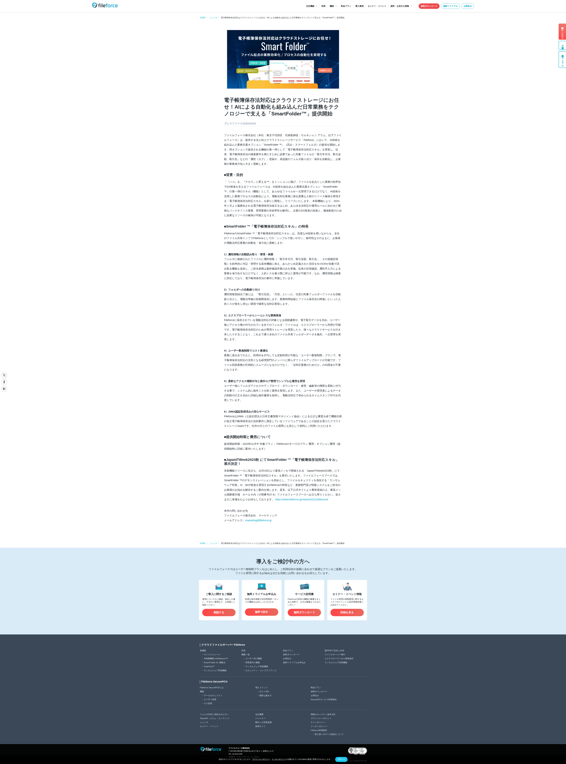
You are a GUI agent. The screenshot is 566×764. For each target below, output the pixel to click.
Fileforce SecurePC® (214, 681)
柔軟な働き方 (265, 695)
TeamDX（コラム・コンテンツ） (215, 718)
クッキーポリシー (319, 726)
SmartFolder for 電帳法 (214, 662)
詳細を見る (347, 612)
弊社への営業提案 (263, 722)
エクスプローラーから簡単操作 (339, 658)
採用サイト (260, 726)
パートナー (260, 718)
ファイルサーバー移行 (335, 654)
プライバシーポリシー (321, 718)
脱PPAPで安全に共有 (334, 650)
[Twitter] (4, 375)
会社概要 (259, 714)
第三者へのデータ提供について (329, 734)
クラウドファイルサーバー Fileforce (223, 644)
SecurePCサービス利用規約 (324, 699)
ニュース (213, 18)
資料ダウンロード (429, 6)
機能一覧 (245, 654)
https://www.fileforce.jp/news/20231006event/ (301, 499)
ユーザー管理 (210, 699)
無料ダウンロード (304, 612)
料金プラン (288, 650)
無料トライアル (450, 6)
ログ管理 (208, 703)
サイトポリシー (318, 722)
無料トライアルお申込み (294, 662)
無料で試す (261, 611)
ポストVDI (264, 691)
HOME (203, 18)
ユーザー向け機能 (253, 658)
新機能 (203, 650)
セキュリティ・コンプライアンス (260, 670)
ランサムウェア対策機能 (215, 670)
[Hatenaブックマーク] (4, 388)
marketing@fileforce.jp (258, 520)
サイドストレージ (212, 654)
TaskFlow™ (209, 666)
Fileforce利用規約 (319, 730)
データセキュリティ (213, 695)
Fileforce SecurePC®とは (212, 687)
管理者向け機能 (252, 662)
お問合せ (468, 6)
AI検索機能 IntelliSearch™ (216, 658)
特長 (243, 650)
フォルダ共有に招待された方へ (214, 714)
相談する (219, 612)
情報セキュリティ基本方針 (323, 714)
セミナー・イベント (209, 726)
